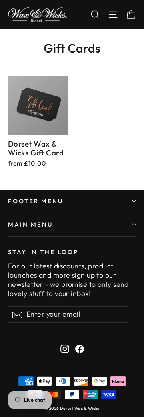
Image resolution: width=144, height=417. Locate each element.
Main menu (30, 224)
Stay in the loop (43, 252)
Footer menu (35, 201)
